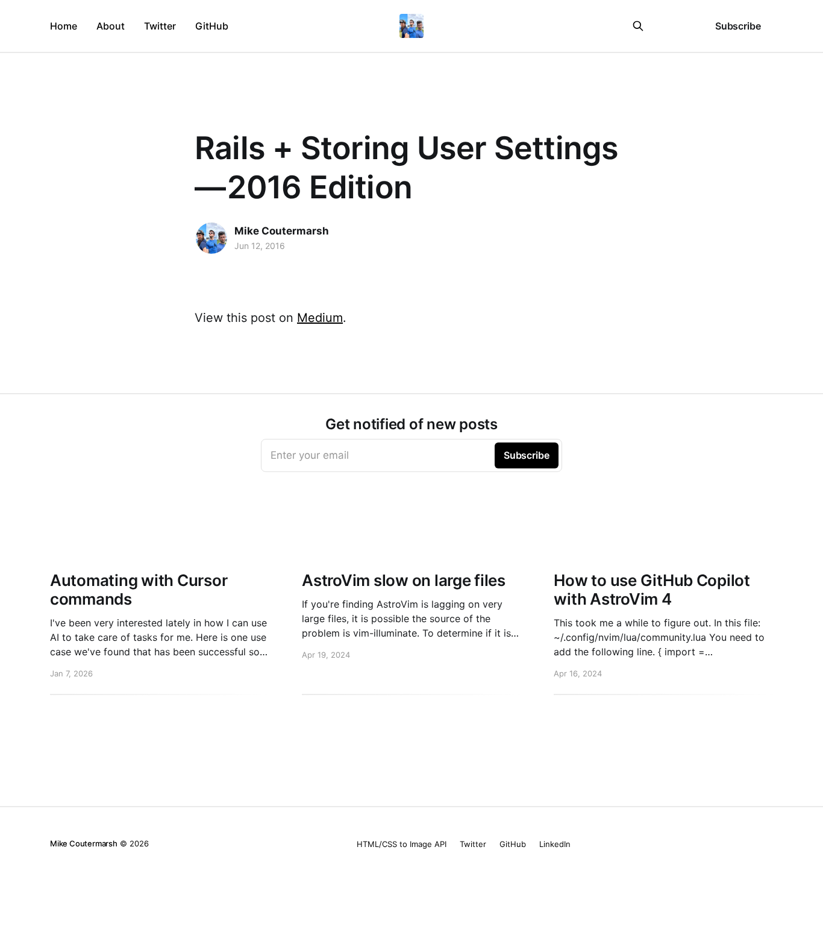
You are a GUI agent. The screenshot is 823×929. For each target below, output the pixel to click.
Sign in (675, 26)
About (110, 26)
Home (63, 26)
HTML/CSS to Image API (401, 844)
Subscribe (738, 26)
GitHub (211, 26)
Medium (320, 317)
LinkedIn (555, 844)
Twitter (160, 26)
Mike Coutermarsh (281, 231)
